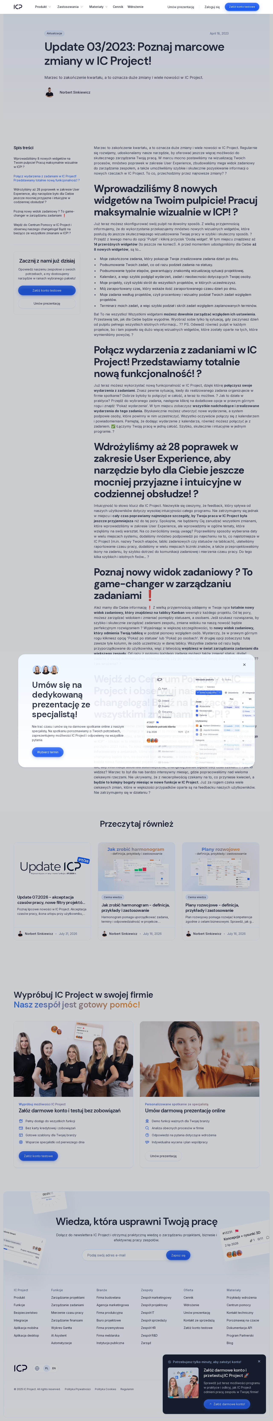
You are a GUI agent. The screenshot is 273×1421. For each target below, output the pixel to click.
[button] (43, 7)
